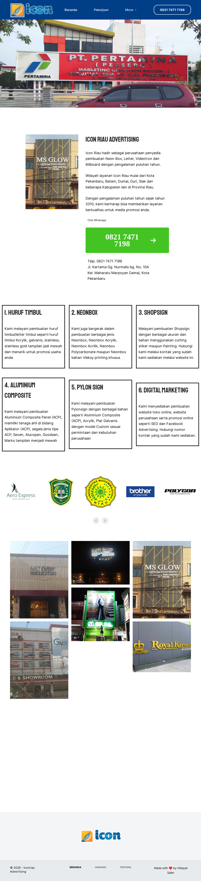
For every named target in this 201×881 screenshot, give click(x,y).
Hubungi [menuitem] (100, 867)
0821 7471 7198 (172, 10)
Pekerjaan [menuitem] (101, 10)
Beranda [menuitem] (71, 10)
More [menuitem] (129, 10)
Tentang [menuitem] (125, 867)
